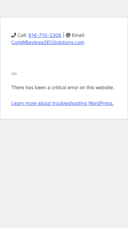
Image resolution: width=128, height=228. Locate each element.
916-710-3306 (44, 35)
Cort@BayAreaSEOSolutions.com (47, 42)
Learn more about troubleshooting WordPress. (62, 103)
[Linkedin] (13, 58)
